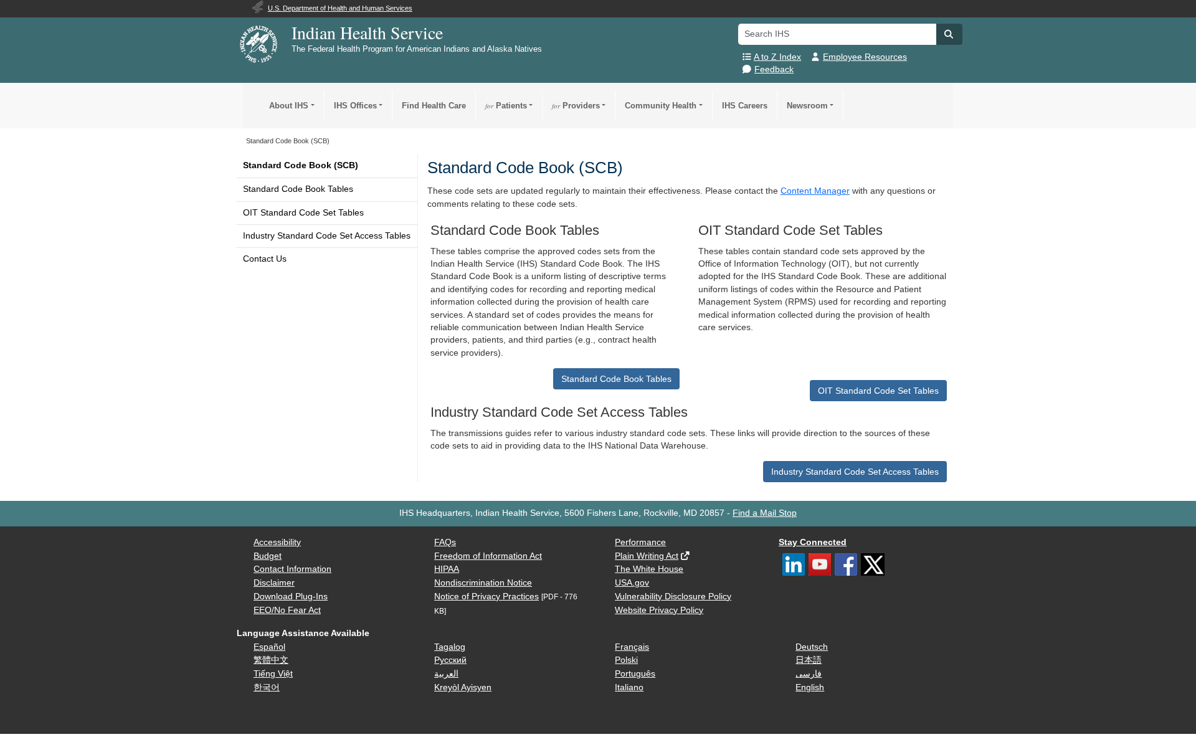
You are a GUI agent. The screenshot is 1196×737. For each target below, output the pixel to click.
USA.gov (632, 582)
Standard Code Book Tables (298, 189)
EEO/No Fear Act (287, 610)
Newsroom (807, 105)
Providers (576, 105)
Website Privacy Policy (659, 610)
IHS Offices (355, 105)
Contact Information (292, 569)
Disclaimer (274, 582)
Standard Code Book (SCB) (300, 165)
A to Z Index (777, 57)
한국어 (267, 687)
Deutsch (811, 647)
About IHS (288, 105)
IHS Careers (744, 105)
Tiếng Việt (273, 673)
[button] (949, 34)
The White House (649, 569)
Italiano (629, 687)
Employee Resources (865, 57)
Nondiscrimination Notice (483, 582)
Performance (640, 542)
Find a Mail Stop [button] (765, 513)
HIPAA (446, 569)
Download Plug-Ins (291, 596)
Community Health (660, 105)
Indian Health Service (367, 32)
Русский (450, 660)
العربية (446, 673)
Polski (626, 660)
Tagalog (449, 647)
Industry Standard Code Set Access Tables (327, 235)
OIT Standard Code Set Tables (303, 212)
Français (632, 647)
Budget (268, 556)
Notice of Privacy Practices (486, 596)
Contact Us (265, 259)
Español (269, 647)
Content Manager (815, 191)
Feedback (774, 69)
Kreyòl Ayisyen (462, 687)
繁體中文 (271, 660)
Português (635, 673)
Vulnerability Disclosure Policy (673, 596)
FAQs (445, 542)
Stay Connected (813, 542)
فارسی (808, 673)
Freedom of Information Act (488, 556)
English (809, 687)
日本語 (808, 660)
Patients (506, 105)
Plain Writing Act (646, 556)
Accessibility (277, 542)
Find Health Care (434, 105)
